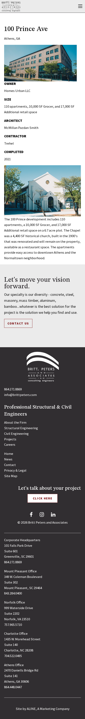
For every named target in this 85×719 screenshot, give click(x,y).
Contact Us (18, 323)
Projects (10, 439)
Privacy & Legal (15, 470)
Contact (10, 464)
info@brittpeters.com (20, 394)
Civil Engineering (16, 433)
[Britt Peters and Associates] (11, 6)
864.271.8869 (13, 389)
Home (8, 453)
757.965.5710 (13, 624)
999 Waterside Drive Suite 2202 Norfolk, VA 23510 (18, 613)
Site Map (10, 476)
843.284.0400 (13, 593)
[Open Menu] (80, 6)
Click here (42, 498)
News (8, 459)
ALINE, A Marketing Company (48, 708)
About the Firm (15, 422)
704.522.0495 (13, 656)
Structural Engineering (21, 428)
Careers (9, 444)
